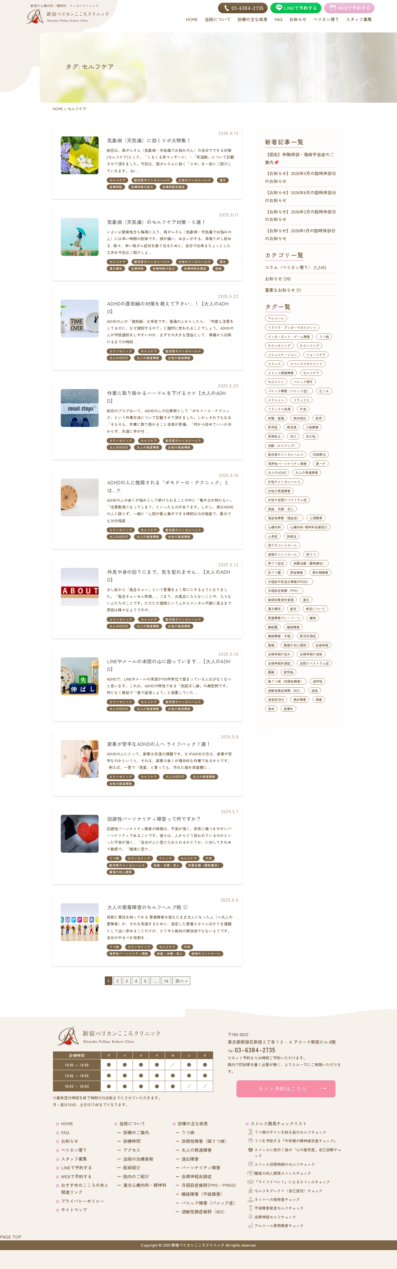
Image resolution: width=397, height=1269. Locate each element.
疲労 (293, 608)
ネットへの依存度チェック (277, 1199)
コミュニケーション (282, 354)
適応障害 (299, 699)
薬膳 (271, 672)
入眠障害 (312, 427)
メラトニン (276, 400)
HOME (67, 1123)
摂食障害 (296, 572)
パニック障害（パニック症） (289, 391)
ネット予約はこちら (282, 1088)
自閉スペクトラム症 (314, 663)
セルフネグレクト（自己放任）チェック (288, 1190)
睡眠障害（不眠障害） (203, 1194)
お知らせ (273, 278)
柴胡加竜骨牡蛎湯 (281, 599)
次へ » (181, 980)
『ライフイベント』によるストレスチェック (292, 1181)
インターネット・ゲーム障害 (289, 336)
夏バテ (321, 463)
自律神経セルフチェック (275, 1217)
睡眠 (312, 617)
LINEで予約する (76, 1167)
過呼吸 (317, 681)
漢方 (223, 180)
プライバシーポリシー (82, 1201)
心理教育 (315, 517)
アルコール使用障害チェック (279, 1225)
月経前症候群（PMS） (284, 590)
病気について (315, 608)
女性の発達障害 (179, 358)
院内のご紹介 (136, 1176)
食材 (271, 708)
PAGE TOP (10, 1236)
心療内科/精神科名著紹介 (309, 527)
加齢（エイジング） (282, 445)
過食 (314, 690)
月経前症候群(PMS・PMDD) (208, 1185)
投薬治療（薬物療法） (204, 865)
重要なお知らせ (280, 290)
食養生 (288, 708)
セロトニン (276, 381)
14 (166, 980)
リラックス (301, 400)
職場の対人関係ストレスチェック (282, 1173)
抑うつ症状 (276, 563)
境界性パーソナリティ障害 (128, 953)
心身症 (273, 536)
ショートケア (316, 354)
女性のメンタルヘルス (195, 180)
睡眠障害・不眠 (279, 636)
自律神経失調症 (173, 187)
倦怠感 (292, 427)
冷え (293, 436)
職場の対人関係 (120, 872)
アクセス (131, 1150)
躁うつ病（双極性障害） (286, 681)
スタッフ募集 (74, 1159)
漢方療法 (115, 268)
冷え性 (310, 436)
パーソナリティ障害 (200, 1167)
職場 (271, 645)
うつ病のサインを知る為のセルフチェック (290, 1132)
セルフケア (117, 180)
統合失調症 (308, 636)
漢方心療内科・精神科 (144, 1185)
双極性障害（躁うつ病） (205, 1141)
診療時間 (131, 1141)
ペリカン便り (74, 1150)
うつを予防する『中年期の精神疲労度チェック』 (296, 1140)
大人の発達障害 (148, 358)
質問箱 (288, 672)
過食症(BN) (276, 699)
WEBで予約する (76, 1176)
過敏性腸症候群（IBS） (285, 690)
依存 (318, 418)
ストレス (165, 858)
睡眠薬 (273, 627)
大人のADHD (118, 358)
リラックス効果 (279, 409)
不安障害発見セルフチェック (279, 1208)
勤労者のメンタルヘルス (152, 180)
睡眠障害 (293, 627)
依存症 (273, 427)
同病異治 (319, 454)
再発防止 (274, 436)
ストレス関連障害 (281, 372)
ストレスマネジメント (306, 363)
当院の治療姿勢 (138, 1159)
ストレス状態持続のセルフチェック (284, 1164)
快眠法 (292, 536)
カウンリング (309, 345)
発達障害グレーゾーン (284, 617)
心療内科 (274, 527)
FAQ (65, 1132)
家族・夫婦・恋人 (167, 865)
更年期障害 (320, 572)
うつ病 (114, 858)
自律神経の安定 (311, 654)
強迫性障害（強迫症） (284, 517)
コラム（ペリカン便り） (288, 267)
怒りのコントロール (282, 545)
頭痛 (218, 268)
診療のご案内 (136, 1132)
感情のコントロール (206, 953)
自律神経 (115, 187)
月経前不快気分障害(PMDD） (289, 581)
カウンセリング (120, 351)
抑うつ (311, 554)
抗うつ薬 (274, 572)
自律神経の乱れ (142, 187)
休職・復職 (276, 418)
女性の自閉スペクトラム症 (287, 499)
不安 (209, 858)
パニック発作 (303, 381)
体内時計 (299, 418)
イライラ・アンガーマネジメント (292, 327)
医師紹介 (131, 1167)
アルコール (276, 318)
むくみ (324, 391)
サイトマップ (74, 1209)
